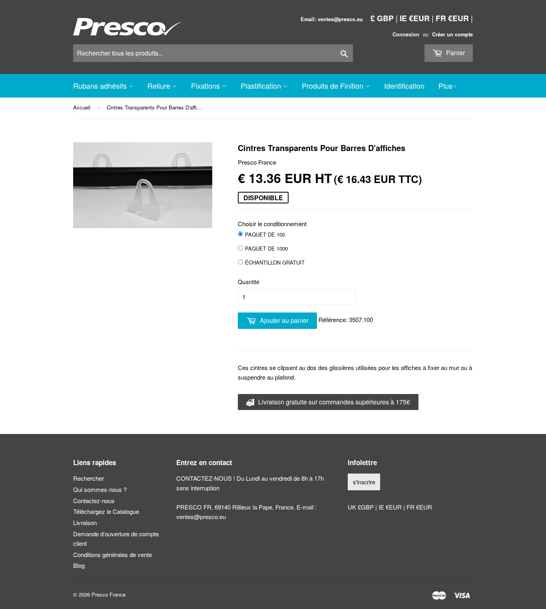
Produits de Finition (333, 85)
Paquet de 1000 (266, 248)
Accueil (81, 107)
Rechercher (88, 478)
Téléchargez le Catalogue (106, 511)
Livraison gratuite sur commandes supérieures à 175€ (333, 401)
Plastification (262, 85)
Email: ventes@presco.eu (332, 19)
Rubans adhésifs (101, 85)
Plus (445, 85)
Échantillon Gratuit (275, 262)
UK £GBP (361, 507)
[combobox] (213, 53)
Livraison (85, 522)
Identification (404, 85)
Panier (454, 52)
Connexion (406, 34)
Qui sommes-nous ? (100, 489)
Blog (79, 565)
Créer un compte (452, 34)
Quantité (248, 282)
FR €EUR (452, 18)
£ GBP (382, 18)
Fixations (206, 85)
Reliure (159, 85)
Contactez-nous (94, 500)
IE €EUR (415, 18)
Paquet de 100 (265, 234)
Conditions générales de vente (112, 554)
